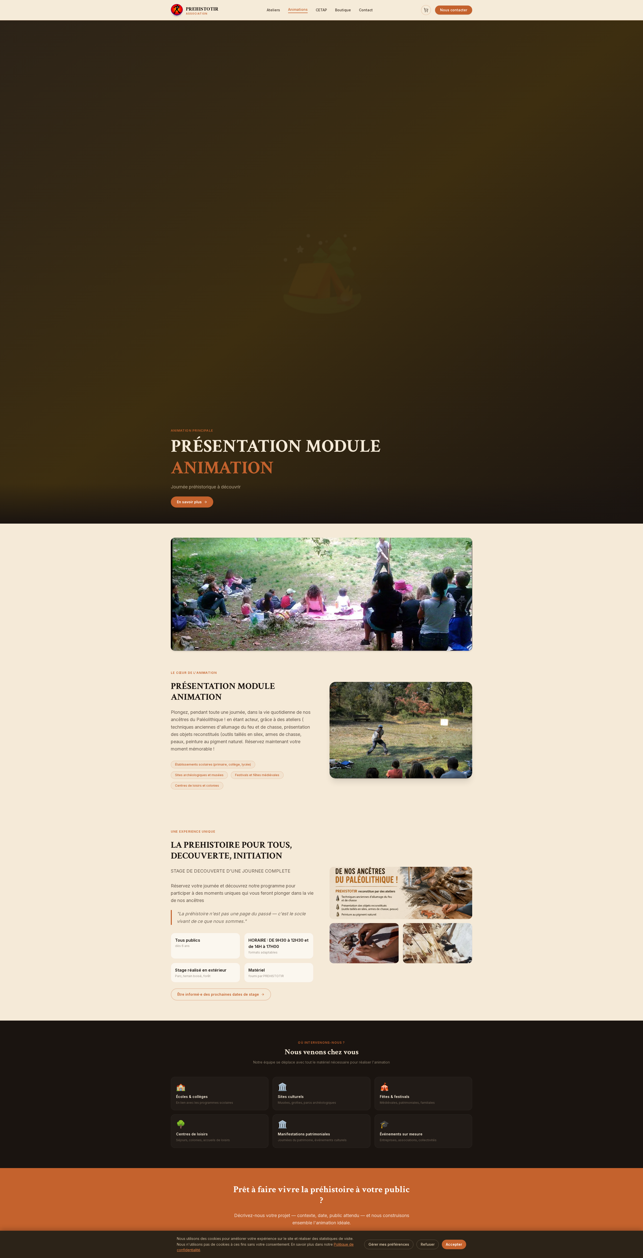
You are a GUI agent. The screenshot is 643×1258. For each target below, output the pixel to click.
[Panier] (426, 10)
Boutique (343, 10)
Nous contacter (453, 10)
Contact (366, 10)
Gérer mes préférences (388, 1244)
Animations (298, 9)
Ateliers (273, 10)
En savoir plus (189, 502)
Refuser (428, 1244)
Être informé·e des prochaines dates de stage (218, 994)
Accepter (454, 1244)
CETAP (321, 10)
